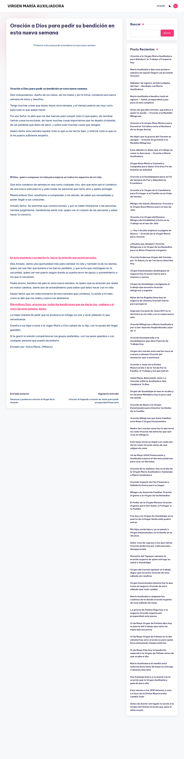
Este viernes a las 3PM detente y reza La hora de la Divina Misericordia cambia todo (150, 693)
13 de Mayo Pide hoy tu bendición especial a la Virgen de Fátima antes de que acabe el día (152, 653)
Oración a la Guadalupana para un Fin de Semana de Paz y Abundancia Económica (151, 180)
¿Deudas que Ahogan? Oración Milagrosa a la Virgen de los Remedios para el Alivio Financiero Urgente (151, 247)
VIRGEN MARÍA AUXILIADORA (36, 6)
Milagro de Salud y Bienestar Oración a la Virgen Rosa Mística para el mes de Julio (151, 206)
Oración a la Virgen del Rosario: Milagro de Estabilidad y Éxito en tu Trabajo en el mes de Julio (149, 220)
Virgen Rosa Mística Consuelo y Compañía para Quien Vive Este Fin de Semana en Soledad (151, 166)
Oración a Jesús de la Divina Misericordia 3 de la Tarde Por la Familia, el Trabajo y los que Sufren (149, 367)
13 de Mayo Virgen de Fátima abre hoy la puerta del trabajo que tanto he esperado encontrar (151, 626)
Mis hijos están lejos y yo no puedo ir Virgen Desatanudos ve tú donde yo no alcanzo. (151, 532)
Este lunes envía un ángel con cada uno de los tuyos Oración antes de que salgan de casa (151, 445)
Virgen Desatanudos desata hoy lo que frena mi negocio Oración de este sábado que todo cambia (151, 586)
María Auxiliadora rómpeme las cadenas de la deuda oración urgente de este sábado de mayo (151, 599)
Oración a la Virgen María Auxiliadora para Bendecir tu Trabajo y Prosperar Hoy (151, 59)
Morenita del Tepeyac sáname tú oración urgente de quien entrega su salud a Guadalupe (150, 559)
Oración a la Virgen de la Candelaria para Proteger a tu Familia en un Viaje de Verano (151, 193)
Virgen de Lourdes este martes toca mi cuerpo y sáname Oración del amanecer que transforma (151, 354)
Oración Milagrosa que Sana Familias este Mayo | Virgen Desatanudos (150, 420)
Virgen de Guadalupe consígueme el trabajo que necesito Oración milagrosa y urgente (150, 287)
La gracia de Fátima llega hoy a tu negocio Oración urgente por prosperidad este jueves (149, 613)
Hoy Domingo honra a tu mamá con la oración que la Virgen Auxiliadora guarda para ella (150, 680)
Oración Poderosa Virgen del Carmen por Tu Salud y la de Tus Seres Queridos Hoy (151, 260)
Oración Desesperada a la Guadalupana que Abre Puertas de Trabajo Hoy (149, 340)
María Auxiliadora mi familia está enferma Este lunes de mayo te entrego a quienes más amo (151, 666)
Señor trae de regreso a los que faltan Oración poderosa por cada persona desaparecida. (151, 546)
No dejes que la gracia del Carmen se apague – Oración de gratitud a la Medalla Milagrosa (150, 139)
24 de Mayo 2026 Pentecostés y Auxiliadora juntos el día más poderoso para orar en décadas (151, 458)
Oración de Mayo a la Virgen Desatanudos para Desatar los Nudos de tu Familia (150, 408)
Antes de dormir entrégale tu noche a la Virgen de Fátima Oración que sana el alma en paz (152, 706)
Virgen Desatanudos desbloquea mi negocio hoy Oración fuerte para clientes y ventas (149, 273)
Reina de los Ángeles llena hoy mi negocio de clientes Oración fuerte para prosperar (149, 300)
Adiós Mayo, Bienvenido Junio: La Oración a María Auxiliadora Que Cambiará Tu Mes (148, 381)
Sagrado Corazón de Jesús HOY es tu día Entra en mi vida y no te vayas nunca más (152, 314)
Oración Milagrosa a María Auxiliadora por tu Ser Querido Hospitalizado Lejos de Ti (151, 327)
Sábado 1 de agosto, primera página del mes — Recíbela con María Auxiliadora (150, 86)
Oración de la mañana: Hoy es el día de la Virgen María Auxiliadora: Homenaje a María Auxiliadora (151, 471)
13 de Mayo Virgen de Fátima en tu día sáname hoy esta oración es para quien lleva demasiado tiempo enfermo (151, 639)
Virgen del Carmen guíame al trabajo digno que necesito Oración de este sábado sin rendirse (150, 572)
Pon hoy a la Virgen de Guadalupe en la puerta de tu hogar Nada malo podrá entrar (151, 519)
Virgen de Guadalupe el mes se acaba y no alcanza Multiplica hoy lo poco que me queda (151, 394)
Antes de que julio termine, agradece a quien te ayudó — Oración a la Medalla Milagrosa (151, 113)
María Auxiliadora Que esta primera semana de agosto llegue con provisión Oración (151, 72)
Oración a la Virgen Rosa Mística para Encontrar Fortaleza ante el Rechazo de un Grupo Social (151, 126)
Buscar (135, 24)
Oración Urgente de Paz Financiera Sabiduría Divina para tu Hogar (149, 484)
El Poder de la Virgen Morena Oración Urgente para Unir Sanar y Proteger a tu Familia (151, 505)
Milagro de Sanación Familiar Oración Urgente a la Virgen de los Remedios (151, 494)
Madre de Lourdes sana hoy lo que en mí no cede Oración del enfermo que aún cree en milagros (152, 431)
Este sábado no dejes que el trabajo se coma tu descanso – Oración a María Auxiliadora (151, 153)
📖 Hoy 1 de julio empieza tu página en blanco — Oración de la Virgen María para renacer (150, 233)
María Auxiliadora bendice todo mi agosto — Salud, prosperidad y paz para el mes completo (149, 99)
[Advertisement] (64, 67)
